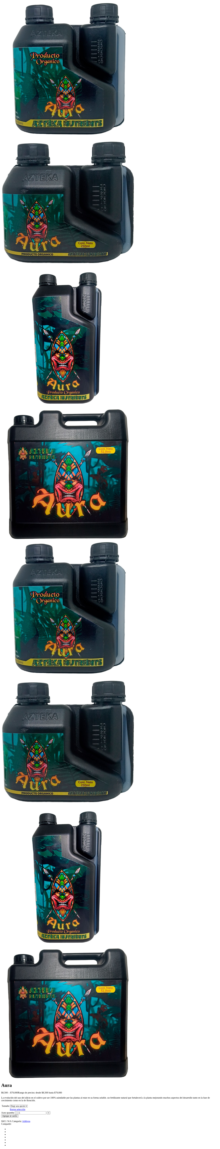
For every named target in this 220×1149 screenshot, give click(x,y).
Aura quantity (7, 1112)
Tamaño (5, 1106)
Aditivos (26, 1121)
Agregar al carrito (9, 1116)
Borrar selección (17, 1109)
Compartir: (6, 1124)
